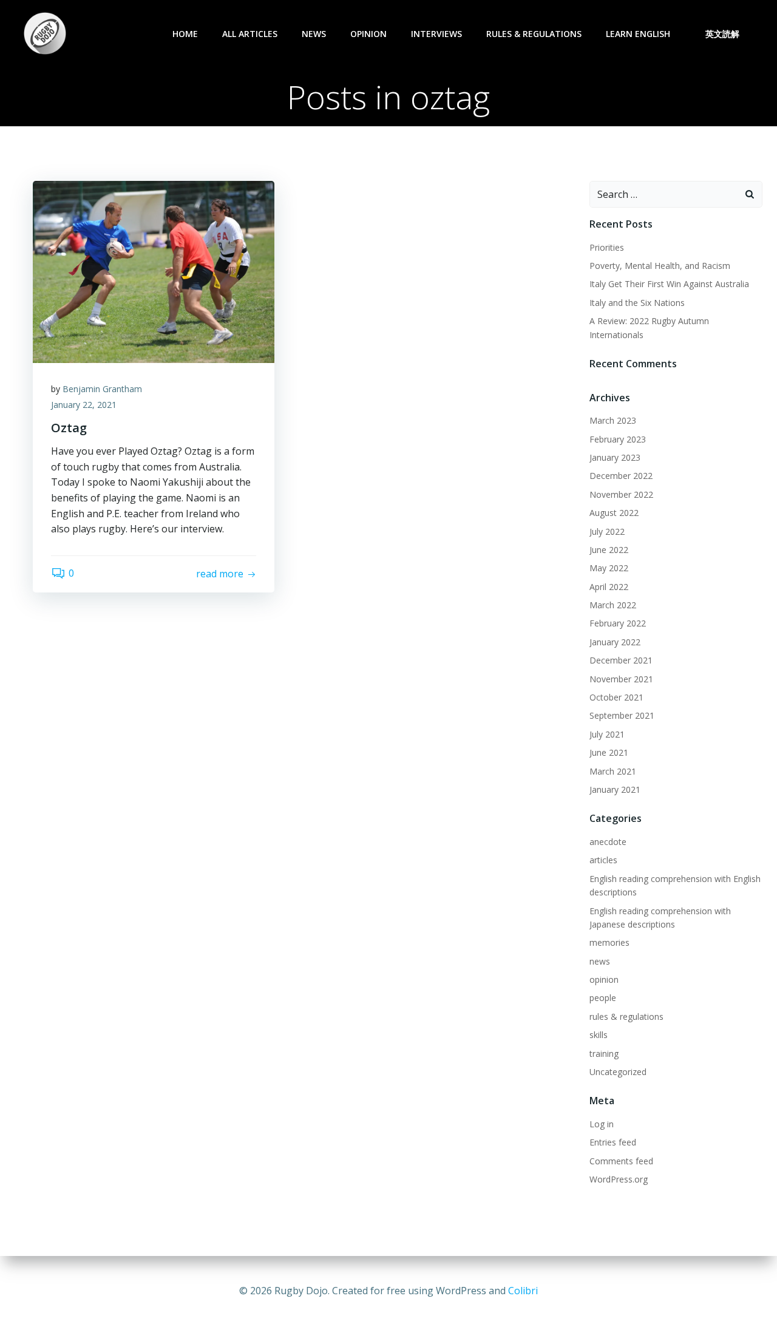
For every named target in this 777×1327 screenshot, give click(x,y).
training (604, 1053)
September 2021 (621, 715)
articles (603, 860)
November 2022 (621, 494)
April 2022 (608, 586)
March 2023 (612, 420)
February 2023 (617, 439)
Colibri (523, 1290)
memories (609, 942)
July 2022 (607, 531)
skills (598, 1034)
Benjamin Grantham (102, 389)
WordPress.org (618, 1179)
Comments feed (621, 1161)
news (314, 33)
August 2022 (614, 512)
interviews (436, 33)
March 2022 (612, 605)
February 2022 (617, 623)
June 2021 (608, 752)
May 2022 (608, 568)
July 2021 (607, 734)
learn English (638, 33)
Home (185, 33)
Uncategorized (617, 1072)
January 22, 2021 (84, 404)
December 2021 (621, 660)
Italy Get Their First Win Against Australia (669, 284)
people (602, 997)
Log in (601, 1124)
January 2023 (614, 457)
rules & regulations (534, 33)
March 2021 (612, 771)
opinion (368, 33)
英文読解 (722, 33)
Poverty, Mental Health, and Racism (659, 265)
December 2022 (621, 475)
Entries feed (612, 1142)
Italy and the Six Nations (637, 302)
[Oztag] (153, 270)
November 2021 (621, 679)
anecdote (607, 841)
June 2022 (608, 549)
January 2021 (614, 789)
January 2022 (614, 642)
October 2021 (616, 697)
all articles (249, 33)
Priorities (606, 247)
